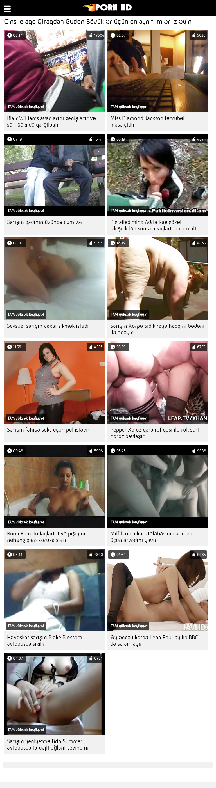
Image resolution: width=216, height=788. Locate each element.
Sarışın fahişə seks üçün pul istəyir (48, 430)
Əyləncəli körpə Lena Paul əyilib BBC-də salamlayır (155, 640)
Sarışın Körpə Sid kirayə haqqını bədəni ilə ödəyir (157, 329)
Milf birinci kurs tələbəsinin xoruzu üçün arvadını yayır (151, 536)
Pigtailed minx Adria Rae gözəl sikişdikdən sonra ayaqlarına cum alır (154, 225)
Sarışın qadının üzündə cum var (45, 222)
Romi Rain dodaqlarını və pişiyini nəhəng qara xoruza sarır (46, 536)
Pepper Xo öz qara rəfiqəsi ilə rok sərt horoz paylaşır (154, 433)
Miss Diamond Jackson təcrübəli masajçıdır (148, 121)
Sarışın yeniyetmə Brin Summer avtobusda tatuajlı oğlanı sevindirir (48, 744)
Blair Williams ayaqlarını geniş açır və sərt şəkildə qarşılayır (51, 121)
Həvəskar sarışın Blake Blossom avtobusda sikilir (44, 640)
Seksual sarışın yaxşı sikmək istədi (48, 326)
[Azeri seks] (107, 10)
